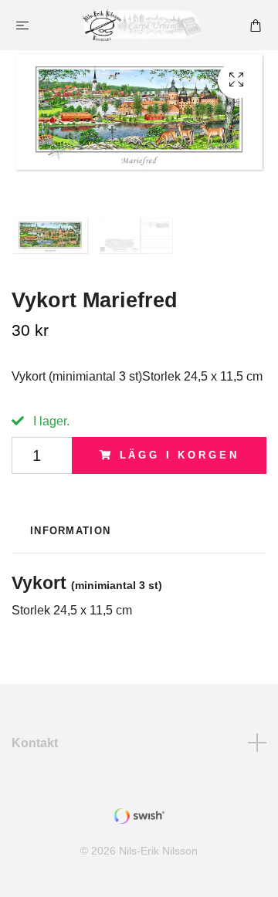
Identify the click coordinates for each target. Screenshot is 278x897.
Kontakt (35, 743)
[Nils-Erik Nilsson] (142, 25)
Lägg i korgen (179, 455)
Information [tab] (70, 531)
